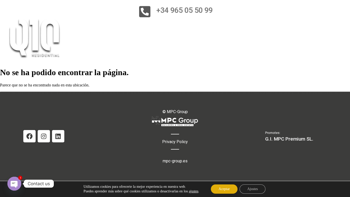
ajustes (193, 191)
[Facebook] (29, 136)
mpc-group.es (175, 161)
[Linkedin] (58, 136)
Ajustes (252, 189)
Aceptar (224, 189)
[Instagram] (44, 136)
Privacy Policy (175, 141)
